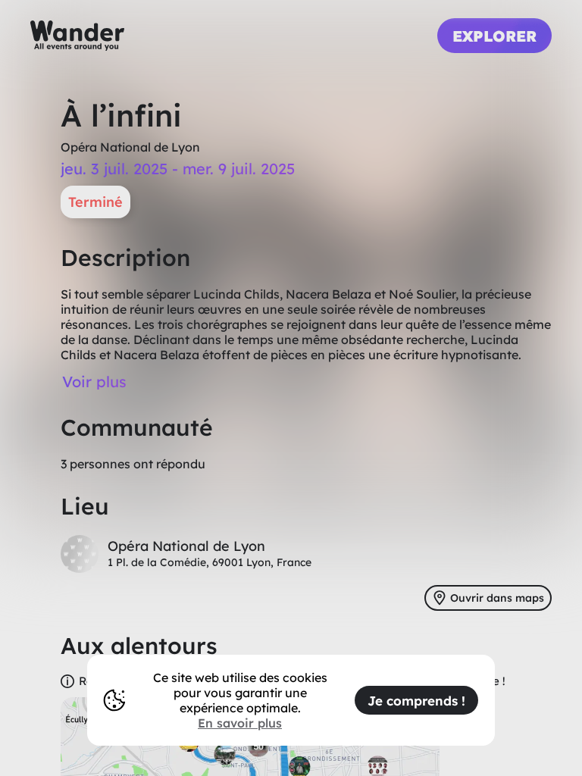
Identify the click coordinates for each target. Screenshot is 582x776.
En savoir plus (240, 723)
